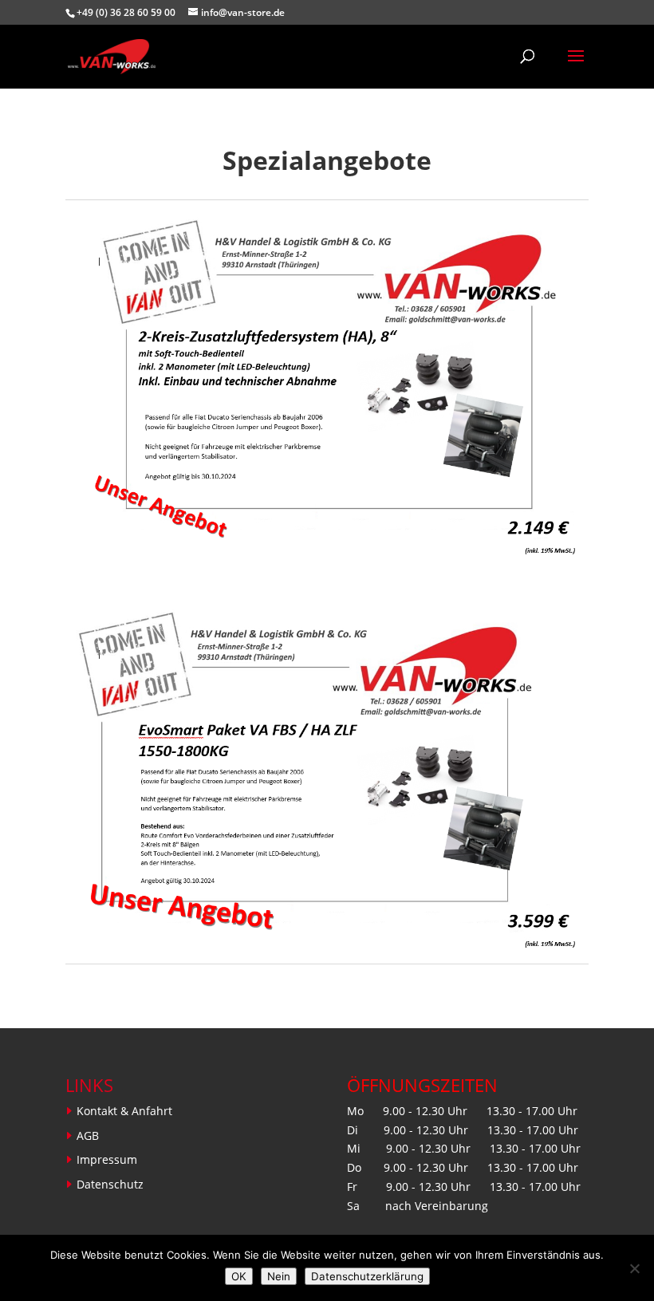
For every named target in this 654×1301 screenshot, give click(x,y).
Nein (278, 1276)
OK (238, 1276)
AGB (88, 1135)
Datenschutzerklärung (367, 1276)
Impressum (107, 1159)
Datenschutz (110, 1184)
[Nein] (634, 1268)
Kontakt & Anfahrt (124, 1110)
